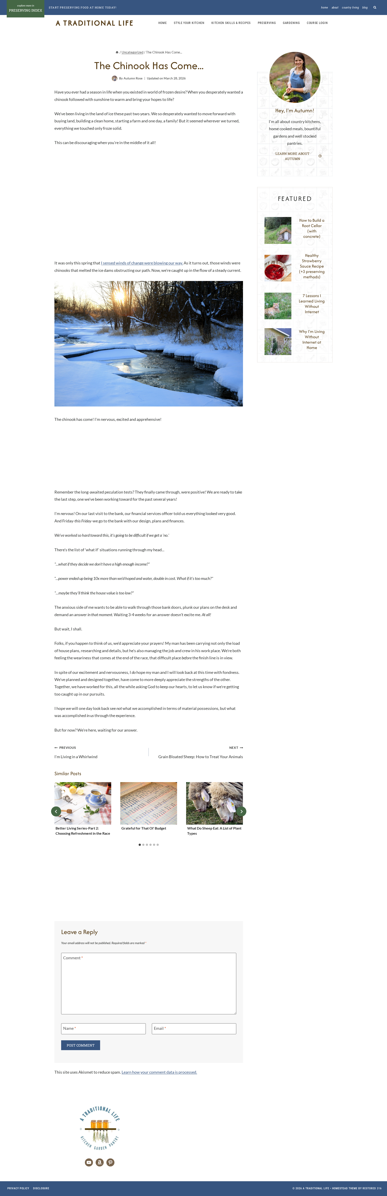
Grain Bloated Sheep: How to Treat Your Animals (200, 752)
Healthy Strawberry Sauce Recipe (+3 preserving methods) (312, 266)
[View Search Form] (375, 7)
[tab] (140, 845)
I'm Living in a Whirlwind (75, 752)
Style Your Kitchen (189, 23)
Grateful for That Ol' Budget (143, 828)
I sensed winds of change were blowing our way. (142, 262)
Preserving (267, 23)
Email (160, 1028)
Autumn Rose (133, 78)
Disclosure (41, 1188)
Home (324, 7)
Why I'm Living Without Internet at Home (312, 339)
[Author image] (114, 78)
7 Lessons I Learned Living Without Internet (312, 304)
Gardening (291, 23)
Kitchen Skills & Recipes (231, 23)
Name (69, 1028)
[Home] (117, 52)
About (335, 7)
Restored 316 (372, 1188)
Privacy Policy (18, 1188)
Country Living (350, 7)
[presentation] (82, 803)
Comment (73, 958)
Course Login (317, 23)
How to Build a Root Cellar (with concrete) (312, 228)
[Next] (241, 812)
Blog (365, 7)
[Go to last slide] (56, 812)
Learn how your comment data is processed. (159, 1072)
